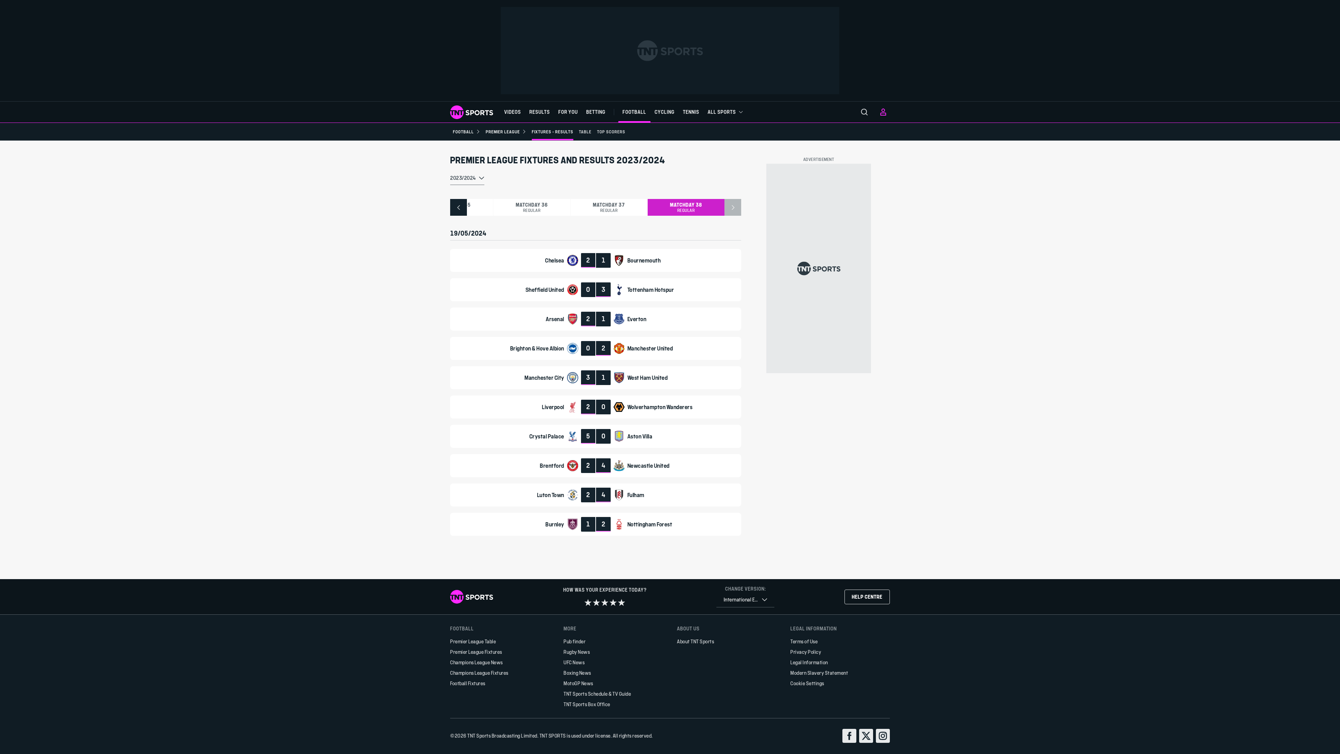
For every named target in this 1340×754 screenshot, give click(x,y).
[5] (621, 602)
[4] (613, 602)
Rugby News (577, 652)
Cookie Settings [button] (807, 683)
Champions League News (476, 662)
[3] (605, 602)
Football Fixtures (467, 683)
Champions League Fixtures (479, 673)
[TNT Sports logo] (471, 112)
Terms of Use (804, 641)
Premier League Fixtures (476, 652)
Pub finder (575, 641)
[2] (596, 602)
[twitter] (866, 736)
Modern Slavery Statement (819, 673)
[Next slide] (732, 207)
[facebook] (849, 736)
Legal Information (809, 662)
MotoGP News (578, 683)
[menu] (864, 112)
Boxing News (577, 673)
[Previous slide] (458, 207)
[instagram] (883, 736)
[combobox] (467, 178)
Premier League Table (473, 641)
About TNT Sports (695, 641)
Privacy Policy (805, 652)
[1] (588, 602)
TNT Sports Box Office (587, 704)
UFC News (574, 662)
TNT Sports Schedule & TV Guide (597, 694)
